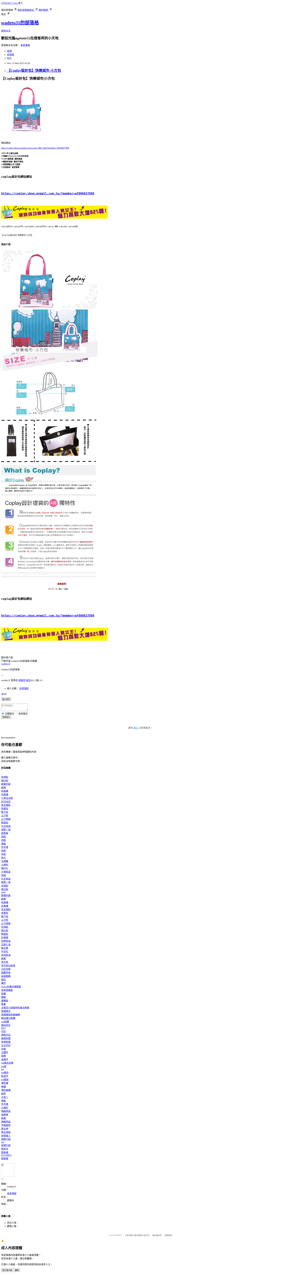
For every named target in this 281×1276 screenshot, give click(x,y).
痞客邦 (21, 680)
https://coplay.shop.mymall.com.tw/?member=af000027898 (47, 193)
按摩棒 (4, 1114)
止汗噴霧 (6, 819)
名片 (9, 58)
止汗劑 (4, 815)
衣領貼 (4, 777)
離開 (17, 1270)
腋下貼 (4, 812)
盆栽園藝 (6, 976)
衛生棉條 (6, 1132)
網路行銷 (6, 1139)
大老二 (4, 1097)
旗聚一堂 (6, 829)
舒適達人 (6, 1136)
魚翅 (3, 875)
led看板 (5, 1079)
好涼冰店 (6, 801)
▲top (3, 693)
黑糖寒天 (6, 1011)
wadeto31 (5, 664)
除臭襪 (4, 791)
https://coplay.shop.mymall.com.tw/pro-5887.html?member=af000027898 (35, 148)
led (2, 1069)
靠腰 (3, 993)
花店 (3, 1031)
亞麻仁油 (6, 944)
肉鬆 (3, 840)
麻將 (3, 1093)
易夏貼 (4, 808)
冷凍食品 (6, 872)
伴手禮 (4, 847)
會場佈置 (6, 1042)
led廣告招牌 (7, 1063)
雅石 (3, 979)
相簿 (9, 51)
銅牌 (3, 1056)
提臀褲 (4, 1158)
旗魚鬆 (4, 833)
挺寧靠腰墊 (7, 990)
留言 (28, 680)
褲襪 (3, 1086)
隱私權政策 (157, 1235)
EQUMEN (6, 1155)
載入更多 (6, 699)
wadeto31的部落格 (20, 22)
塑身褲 (4, 1152)
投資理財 (24, 688)
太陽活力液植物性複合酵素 (15, 1007)
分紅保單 (6, 969)
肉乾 (3, 854)
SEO (3, 1028)
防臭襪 (4, 794)
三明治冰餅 (7, 798)
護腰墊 (4, 1000)
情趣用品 (6, 1111)
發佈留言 (6, 717)
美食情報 (25, 45)
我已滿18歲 (7, 1270)
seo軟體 (5, 1022)
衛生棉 (4, 1128)
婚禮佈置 (6, 1038)
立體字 (4, 1052)
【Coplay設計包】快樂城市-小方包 (34, 70)
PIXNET (118, 1235)
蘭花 (3, 983)
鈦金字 (4, 1076)
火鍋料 (4, 865)
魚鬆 (3, 836)
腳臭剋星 (6, 784)
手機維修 (6, 1125)
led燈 (3, 1066)
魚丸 (3, 858)
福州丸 (4, 868)
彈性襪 (4, 1083)
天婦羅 (4, 861)
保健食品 (6, 941)
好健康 (4, 937)
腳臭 (3, 787)
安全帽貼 (6, 805)
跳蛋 (3, 1118)
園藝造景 (6, 972)
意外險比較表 (8, 965)
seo (2, 1142)
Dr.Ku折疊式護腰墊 (11, 986)
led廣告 (5, 1072)
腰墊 (3, 997)
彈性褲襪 (6, 1090)
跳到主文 (6, 31)
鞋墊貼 (4, 822)
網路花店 (6, 1035)
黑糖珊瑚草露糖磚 (10, 1014)
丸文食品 (6, 826)
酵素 (3, 958)
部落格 (10, 54)
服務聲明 (168, 1235)
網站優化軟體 (8, 1018)
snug (3, 892)
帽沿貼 (4, 780)
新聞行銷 (6, 1145)
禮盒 (3, 843)
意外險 (4, 962)
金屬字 (4, 1059)
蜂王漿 (4, 948)
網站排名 (6, 1025)
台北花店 (6, 1045)
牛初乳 (4, 951)
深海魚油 (6, 955)
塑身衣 (4, 1149)
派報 (3, 1049)
